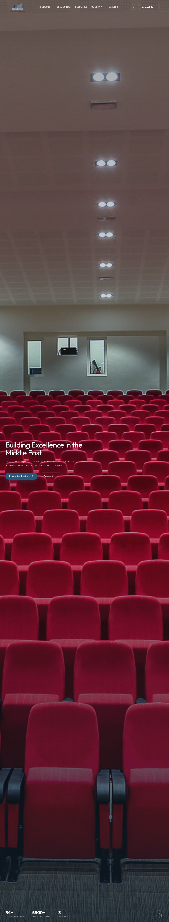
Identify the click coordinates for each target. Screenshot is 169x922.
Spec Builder (64, 7)
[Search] (133, 7)
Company (96, 7)
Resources (81, 7)
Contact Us (49, 476)
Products (44, 7)
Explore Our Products (19, 476)
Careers (113, 7)
